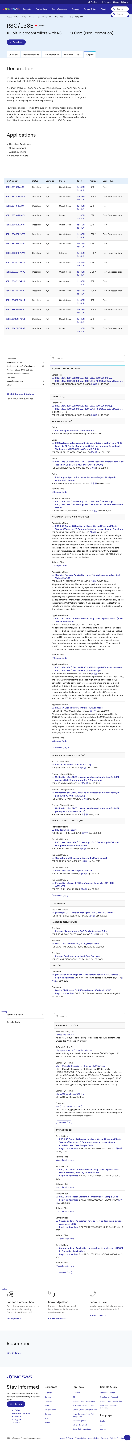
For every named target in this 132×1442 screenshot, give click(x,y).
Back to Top (128, 1439)
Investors (48, 1401)
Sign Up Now (16, 1404)
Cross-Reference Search (82, 1429)
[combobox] (120, 14)
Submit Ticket (96, 1315)
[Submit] (114, 14)
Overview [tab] (13, 54)
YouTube (16, 1410)
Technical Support (107, 1393)
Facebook (16, 1416)
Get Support (13, 1318)
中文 (102, 1425)
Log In (125, 2)
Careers (48, 1397)
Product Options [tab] (31, 54)
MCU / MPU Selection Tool (83, 1405)
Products (10, 17)
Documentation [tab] (51, 54)
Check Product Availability (111, 1401)
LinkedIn (16, 1422)
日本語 (103, 1429)
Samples (107, 2)
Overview (48, 1393)
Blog (46, 1418)
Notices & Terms (66, 1438)
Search (120, 9)
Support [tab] (89, 54)
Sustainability (50, 1410)
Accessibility (93, 1438)
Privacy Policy (80, 1438)
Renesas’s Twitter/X (21, 1413)
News (47, 1405)
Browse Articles (56, 1318)
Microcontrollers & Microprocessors (28, 17)
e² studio (76, 1393)
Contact (48, 1414)
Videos (47, 1422)
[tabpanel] (66, 1329)
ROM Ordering (14, 1353)
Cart (117, 2)
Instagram (16, 1419)
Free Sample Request (109, 1397)
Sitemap (104, 1438)
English (103, 1421)
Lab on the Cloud (79, 1425)
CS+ (74, 1397)
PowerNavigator (79, 1420)
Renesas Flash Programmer (83, 1401)
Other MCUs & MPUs (50, 17)
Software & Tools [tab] (72, 54)
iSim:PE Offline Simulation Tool (84, 1410)
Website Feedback (117, 1438)
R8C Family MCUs (66, 17)
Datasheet (18, 42)
